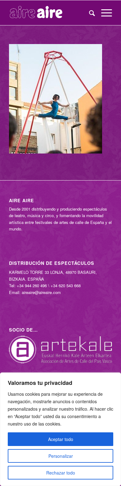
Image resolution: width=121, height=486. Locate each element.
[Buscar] (89, 12)
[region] (60, 429)
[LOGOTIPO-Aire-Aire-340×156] (50, 12)
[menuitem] (89, 12)
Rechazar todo (60, 473)
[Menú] (103, 12)
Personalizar (60, 456)
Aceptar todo (60, 439)
